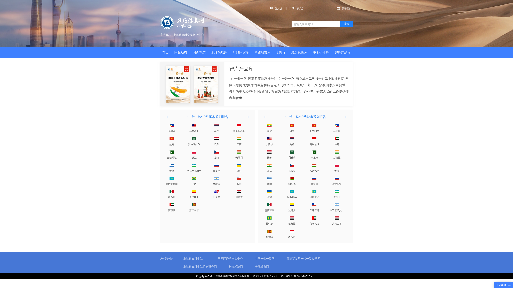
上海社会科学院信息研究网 (200, 266)
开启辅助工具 (503, 284)
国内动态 (199, 52)
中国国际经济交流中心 (229, 258)
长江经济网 (236, 266)
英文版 (278, 8)
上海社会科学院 (193, 258)
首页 (165, 52)
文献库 (281, 52)
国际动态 (180, 52)
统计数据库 (299, 52)
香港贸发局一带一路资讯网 (303, 258)
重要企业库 (321, 52)
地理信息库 (219, 52)
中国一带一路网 (265, 258)
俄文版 (300, 8)
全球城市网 (262, 266)
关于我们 (346, 8)
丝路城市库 (262, 52)
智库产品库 (343, 52)
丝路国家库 (241, 52)
